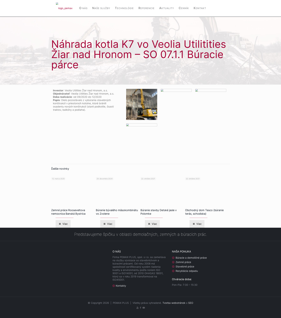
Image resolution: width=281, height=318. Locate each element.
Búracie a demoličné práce (191, 257)
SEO (190, 302)
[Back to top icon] (267, 312)
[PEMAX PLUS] (64, 8)
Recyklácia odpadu (187, 270)
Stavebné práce (185, 266)
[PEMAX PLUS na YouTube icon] (137, 307)
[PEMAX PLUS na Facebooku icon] (140, 307)
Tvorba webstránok (173, 302)
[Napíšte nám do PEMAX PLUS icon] (144, 307)
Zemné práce (183, 262)
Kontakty (121, 285)
